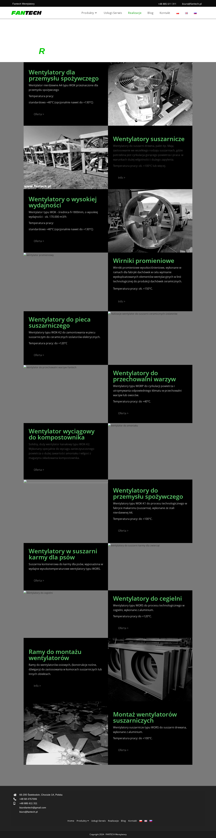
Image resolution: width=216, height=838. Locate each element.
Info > (121, 177)
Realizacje (113, 820)
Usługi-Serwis (98, 820)
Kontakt (132, 820)
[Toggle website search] (204, 13)
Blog (123, 820)
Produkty (82, 820)
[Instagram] (199, 820)
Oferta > (39, 114)
